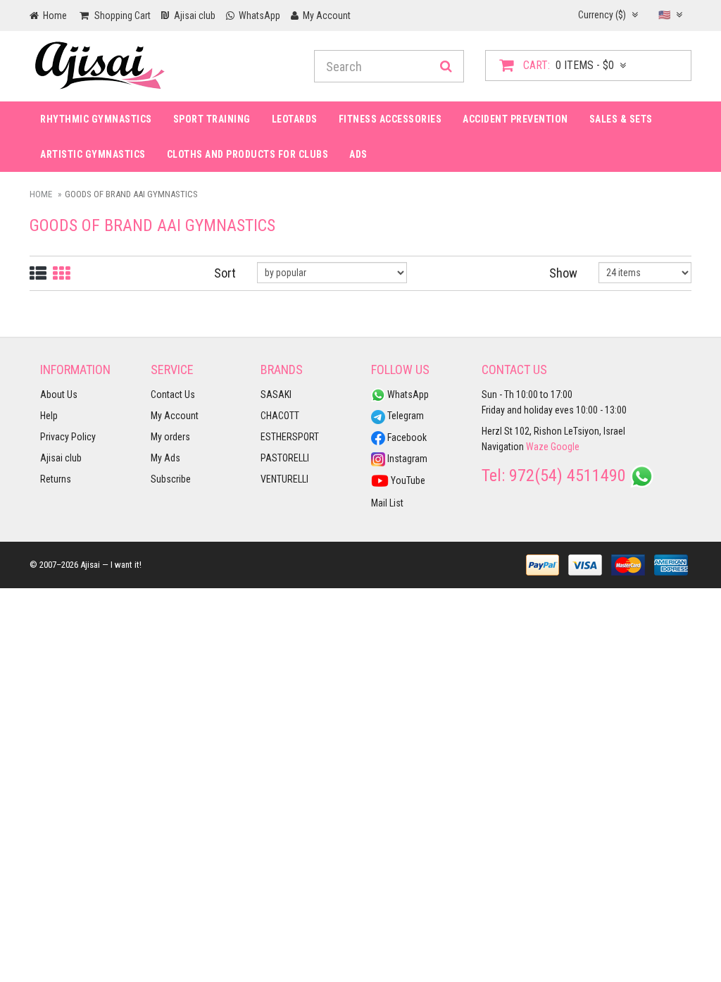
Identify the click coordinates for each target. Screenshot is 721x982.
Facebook (406, 437)
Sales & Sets (621, 119)
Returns (55, 479)
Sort (225, 273)
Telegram (404, 415)
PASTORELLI (285, 458)
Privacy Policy (68, 436)
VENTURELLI (284, 479)
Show (563, 273)
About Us (58, 394)
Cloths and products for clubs (248, 154)
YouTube (407, 480)
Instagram (406, 458)
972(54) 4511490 (567, 475)
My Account (175, 415)
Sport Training (212, 119)
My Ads (165, 458)
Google (565, 446)
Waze (537, 446)
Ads (358, 154)
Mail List (387, 503)
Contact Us (173, 394)
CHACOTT (280, 415)
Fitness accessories (390, 119)
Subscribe (171, 479)
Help (49, 415)
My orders (170, 436)
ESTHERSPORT (290, 436)
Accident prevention (515, 119)
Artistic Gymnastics (93, 154)
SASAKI (276, 394)
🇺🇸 (665, 14)
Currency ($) (603, 14)
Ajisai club (61, 458)
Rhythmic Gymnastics (96, 119)
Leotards (295, 119)
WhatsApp (407, 394)
